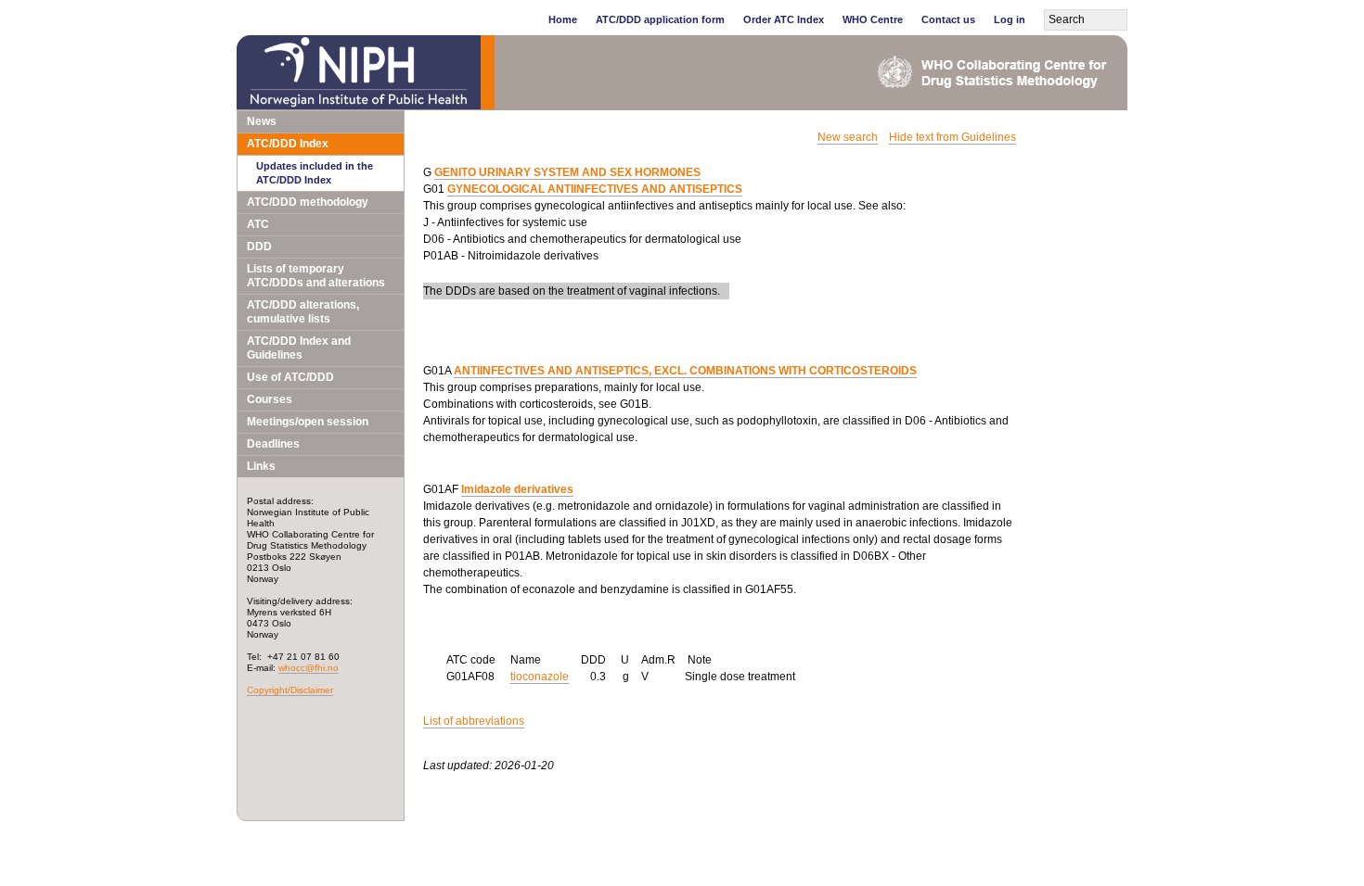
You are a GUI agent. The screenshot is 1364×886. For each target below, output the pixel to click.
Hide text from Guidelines (952, 137)
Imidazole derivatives (517, 489)
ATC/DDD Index (287, 143)
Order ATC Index (783, 19)
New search (847, 137)
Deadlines (273, 443)
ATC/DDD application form (660, 19)
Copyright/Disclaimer (290, 690)
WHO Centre (873, 19)
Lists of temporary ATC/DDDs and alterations (316, 275)
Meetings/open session (307, 421)
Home (562, 19)
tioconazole (539, 676)
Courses (269, 399)
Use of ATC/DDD (290, 377)
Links (261, 466)
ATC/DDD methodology (307, 202)
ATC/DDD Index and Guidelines (299, 348)
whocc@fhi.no (308, 668)
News (262, 121)
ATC (258, 224)
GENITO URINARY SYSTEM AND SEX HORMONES (567, 172)
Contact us (948, 19)
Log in (1009, 19)
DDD (259, 246)
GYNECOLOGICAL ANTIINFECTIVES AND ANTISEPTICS (594, 189)
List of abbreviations (473, 721)
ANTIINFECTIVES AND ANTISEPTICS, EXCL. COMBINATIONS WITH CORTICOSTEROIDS (685, 370)
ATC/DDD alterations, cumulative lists (303, 311)
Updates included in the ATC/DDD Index (314, 172)
